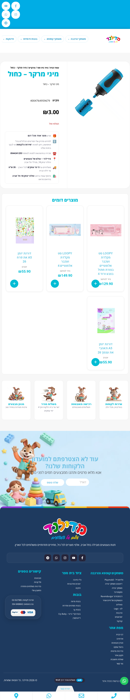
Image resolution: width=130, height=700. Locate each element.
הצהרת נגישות (119, 681)
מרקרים (32, 67)
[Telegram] (6, 23)
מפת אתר (107, 681)
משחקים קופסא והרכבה (107, 573)
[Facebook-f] (15, 6)
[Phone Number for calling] (114, 696)
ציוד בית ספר (42, 67)
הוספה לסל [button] (95, 284)
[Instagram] (15, 14)
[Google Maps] (16, 696)
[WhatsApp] (49, 696)
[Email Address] (81, 696)
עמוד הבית (54, 67)
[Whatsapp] (6, 14)
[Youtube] (6, 6)
